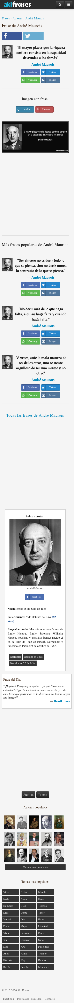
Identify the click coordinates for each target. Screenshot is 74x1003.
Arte (23, 946)
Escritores (15, 656)
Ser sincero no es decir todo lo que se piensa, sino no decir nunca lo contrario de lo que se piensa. (41, 265)
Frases (6, 18)
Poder (6, 926)
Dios (5, 912)
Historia (7, 960)
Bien (23, 906)
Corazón (25, 940)
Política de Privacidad (29, 999)
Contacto (50, 999)
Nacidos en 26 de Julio (23, 663)
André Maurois (35, 18)
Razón (6, 967)
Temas (42, 795)
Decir (41, 933)
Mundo (42, 892)
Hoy (23, 960)
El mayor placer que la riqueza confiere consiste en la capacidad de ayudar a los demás (41, 52)
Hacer (41, 899)
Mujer (24, 926)
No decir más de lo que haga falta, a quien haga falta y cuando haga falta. (40, 314)
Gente (24, 912)
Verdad (7, 919)
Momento (43, 967)
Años (6, 953)
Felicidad (43, 946)
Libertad (43, 926)
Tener (41, 912)
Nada (6, 899)
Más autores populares (35, 867)
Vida (6, 892)
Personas (25, 933)
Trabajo (42, 953)
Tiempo (42, 906)
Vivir (6, 933)
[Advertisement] (37, 195)
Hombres (8, 906)
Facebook (8, 999)
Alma (24, 953)
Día (23, 919)
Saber (41, 940)
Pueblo (25, 967)
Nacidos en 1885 (33, 656)
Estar (41, 919)
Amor (24, 899)
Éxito (24, 892)
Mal (5, 946)
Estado (42, 960)
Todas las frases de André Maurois (35, 415)
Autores (18, 18)
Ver (5, 940)
